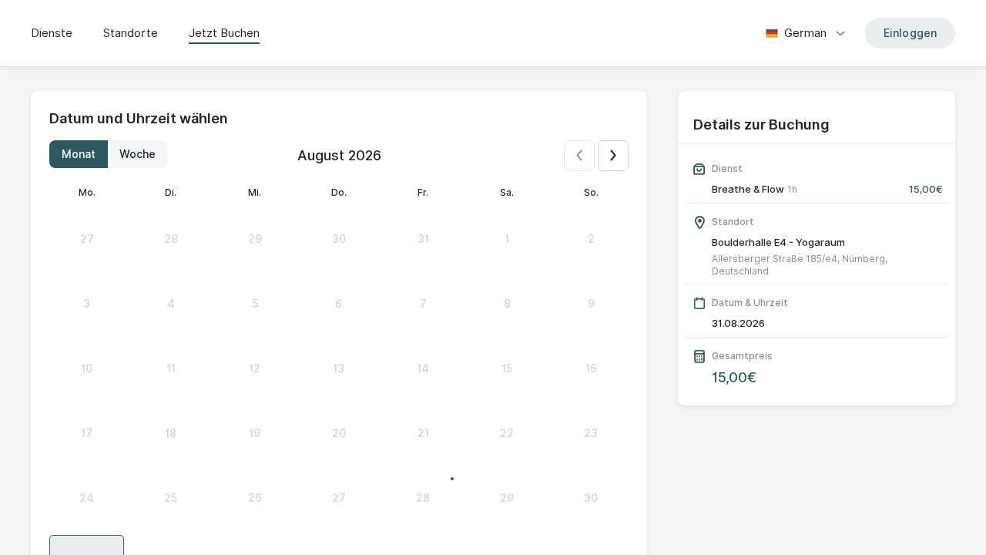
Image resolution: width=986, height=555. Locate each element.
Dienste (51, 33)
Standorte (130, 33)
